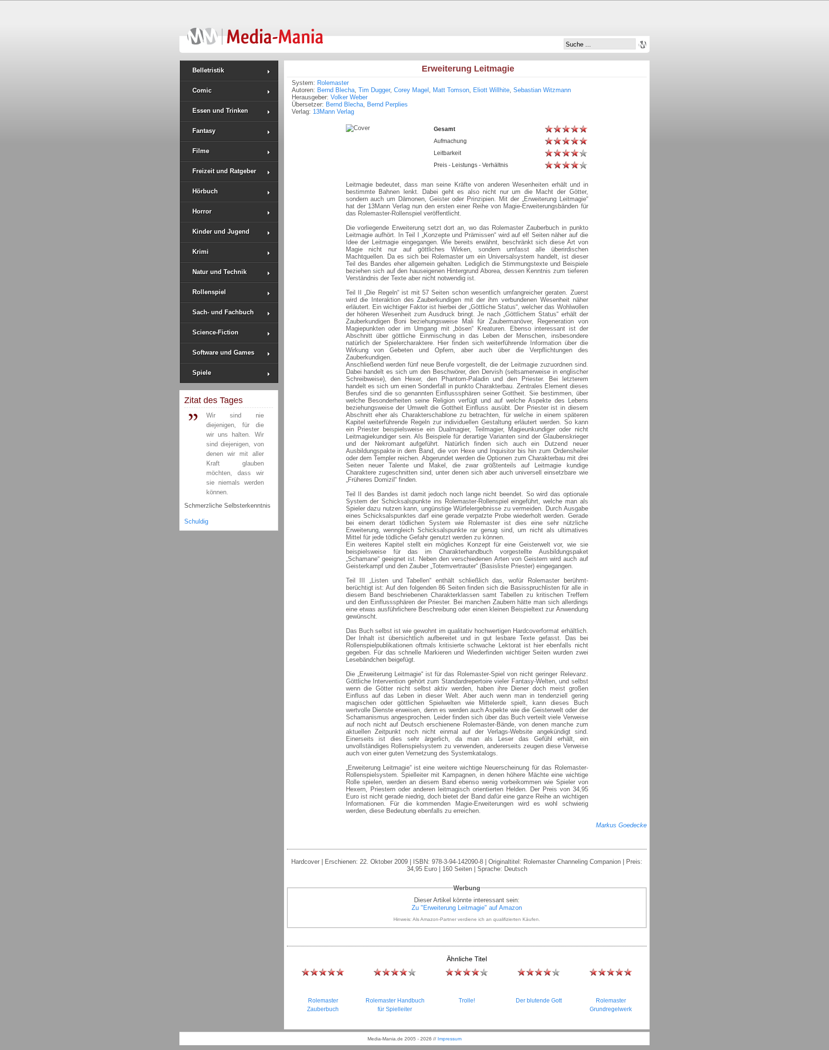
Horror (202, 211)
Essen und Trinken (220, 110)
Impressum (450, 1038)
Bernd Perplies (387, 104)
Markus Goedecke (621, 825)
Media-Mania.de (255, 31)
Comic (202, 90)
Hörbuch (205, 191)
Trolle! (467, 1000)
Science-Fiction (215, 332)
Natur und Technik (219, 271)
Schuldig (196, 521)
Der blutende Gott (539, 1000)
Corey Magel (411, 90)
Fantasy (203, 130)
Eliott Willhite (491, 90)
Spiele (201, 372)
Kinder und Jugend (220, 231)
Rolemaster (333, 82)
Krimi (200, 251)
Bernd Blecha (336, 90)
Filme (200, 151)
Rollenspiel (209, 292)
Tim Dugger (374, 90)
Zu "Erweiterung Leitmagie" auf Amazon (467, 907)
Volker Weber (349, 97)
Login (642, 44)
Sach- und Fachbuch (223, 312)
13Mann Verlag (333, 111)
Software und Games (223, 352)
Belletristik (208, 70)
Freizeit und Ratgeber (224, 171)
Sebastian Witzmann (542, 90)
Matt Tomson (451, 90)
